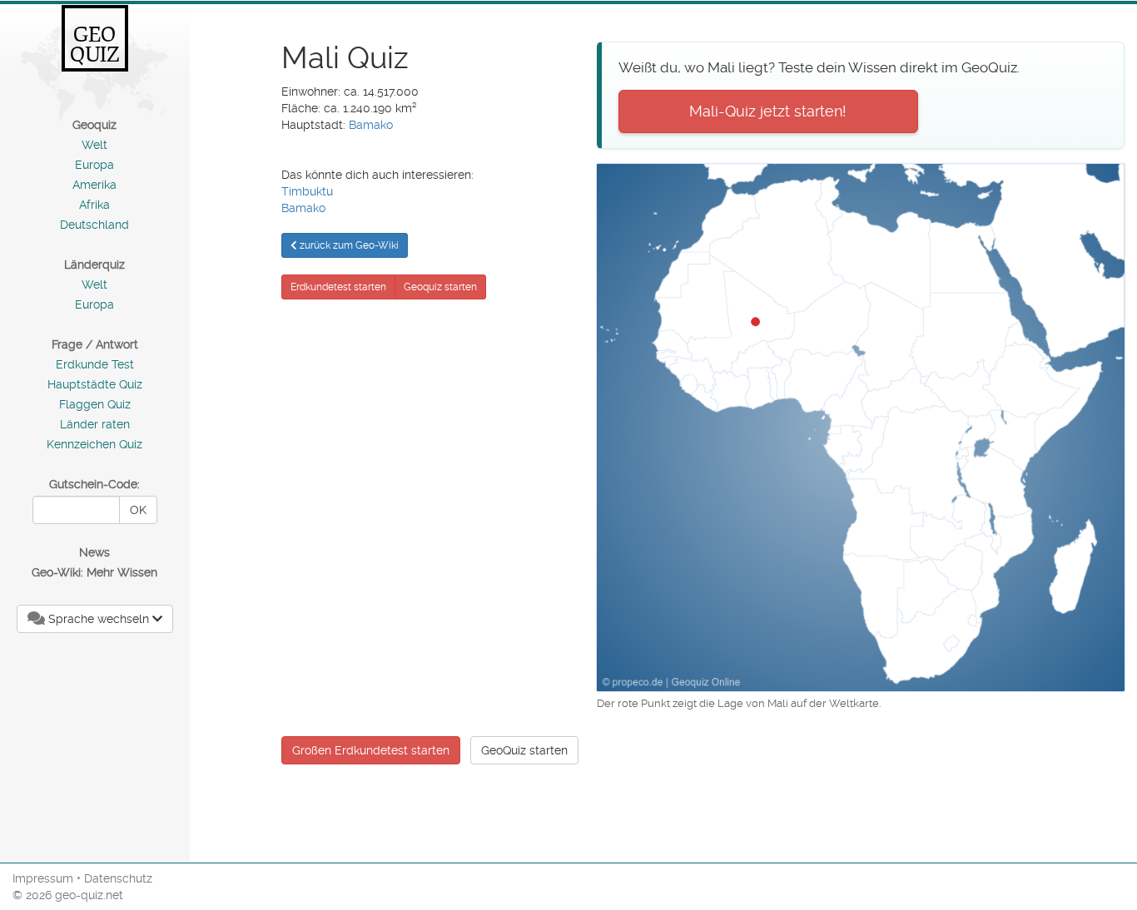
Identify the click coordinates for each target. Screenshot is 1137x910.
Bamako (371, 124)
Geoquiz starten (440, 287)
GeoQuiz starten (524, 750)
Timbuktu (307, 191)
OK (138, 510)
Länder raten (95, 424)
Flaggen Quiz (95, 404)
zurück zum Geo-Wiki (348, 245)
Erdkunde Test (95, 364)
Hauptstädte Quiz (94, 384)
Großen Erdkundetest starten (370, 750)
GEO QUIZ (95, 44)
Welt (94, 144)
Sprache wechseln (98, 619)
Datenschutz (118, 878)
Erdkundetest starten (338, 287)
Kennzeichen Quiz (94, 444)
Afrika (94, 204)
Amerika (94, 184)
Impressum (42, 878)
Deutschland (94, 224)
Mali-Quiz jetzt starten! (768, 111)
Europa (94, 164)
